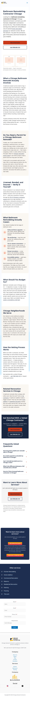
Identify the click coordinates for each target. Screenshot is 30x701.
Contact (15, 659)
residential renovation (15, 401)
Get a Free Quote (15, 42)
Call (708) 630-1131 (15, 47)
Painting (15, 669)
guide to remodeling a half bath (11, 300)
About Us (15, 654)
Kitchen (15, 666)
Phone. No (14, 614)
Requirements (15, 620)
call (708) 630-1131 (16, 376)
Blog (15, 658)
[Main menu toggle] (27, 2)
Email (14, 608)
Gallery (15, 656)
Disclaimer (15, 661)
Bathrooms (15, 668)
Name (14, 601)
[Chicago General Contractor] (4, 3)
